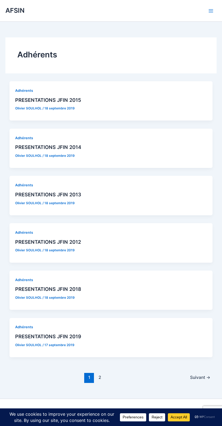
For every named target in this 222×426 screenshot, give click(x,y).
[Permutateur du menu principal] (211, 11)
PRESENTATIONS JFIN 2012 (48, 242)
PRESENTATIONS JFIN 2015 (48, 100)
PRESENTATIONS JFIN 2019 (48, 336)
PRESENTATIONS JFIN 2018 (48, 289)
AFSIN (15, 10)
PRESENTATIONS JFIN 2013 (48, 194)
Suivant (200, 377)
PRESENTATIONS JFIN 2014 (48, 147)
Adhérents (24, 91)
